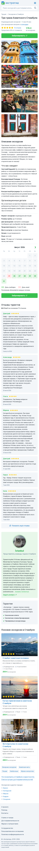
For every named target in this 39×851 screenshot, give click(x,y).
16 (35, 266)
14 (25, 266)
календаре (24, 24)
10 (4, 266)
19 (14, 271)
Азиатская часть (24, 767)
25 (9, 276)
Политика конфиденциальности (12, 834)
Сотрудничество (7, 828)
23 (35, 271)
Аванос (5, 788)
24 (4, 276)
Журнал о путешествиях (9, 824)
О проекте (4, 807)
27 (19, 276)
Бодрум (5, 796)
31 (4, 281)
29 (30, 276)
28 (25, 276)
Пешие (4, 771)
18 (9, 271)
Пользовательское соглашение (12, 831)
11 (9, 266)
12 (14, 266)
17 (4, 271)
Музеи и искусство (27, 771)
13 (19, 266)
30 (35, 276)
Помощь (4, 810)
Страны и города (7, 817)
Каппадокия (7, 791)
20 (19, 271)
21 (25, 271)
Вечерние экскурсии (9, 767)
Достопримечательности (10, 821)
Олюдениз (6, 799)
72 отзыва (17, 28)
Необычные (14, 771)
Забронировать (18, 36)
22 (30, 271)
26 (14, 276)
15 (30, 266)
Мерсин (5, 793)
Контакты (4, 813)
